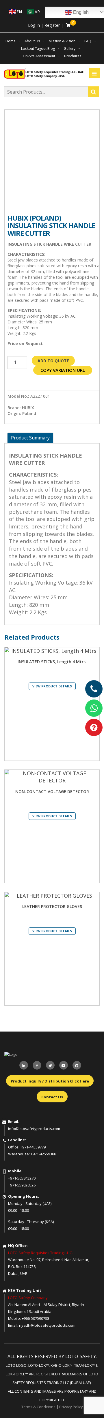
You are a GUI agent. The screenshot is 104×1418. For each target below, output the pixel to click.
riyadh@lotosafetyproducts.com (47, 1325)
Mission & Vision (62, 41)
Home (10, 41)
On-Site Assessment (39, 56)
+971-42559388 (43, 1154)
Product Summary (30, 438)
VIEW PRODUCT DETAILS (52, 686)
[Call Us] (94, 688)
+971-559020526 (22, 1185)
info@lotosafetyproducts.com (34, 1128)
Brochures (72, 56)
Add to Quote (53, 360)
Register (52, 25)
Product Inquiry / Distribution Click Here (50, 1081)
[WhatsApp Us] (94, 708)
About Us (32, 41)
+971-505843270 (22, 1178)
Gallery (69, 48)
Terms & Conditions (38, 1406)
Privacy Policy (71, 1406)
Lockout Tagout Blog (38, 48)
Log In (34, 25)
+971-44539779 (33, 1147)
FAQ (87, 41)
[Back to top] (87, 1401)
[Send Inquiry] (94, 727)
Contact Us (52, 1096)
